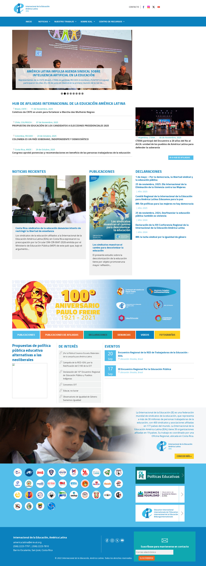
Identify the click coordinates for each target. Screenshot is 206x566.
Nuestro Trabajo (64, 21)
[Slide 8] (82, 94)
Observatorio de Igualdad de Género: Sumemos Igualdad (80, 398)
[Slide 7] (79, 94)
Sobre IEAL (86, 21)
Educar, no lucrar (70, 390)
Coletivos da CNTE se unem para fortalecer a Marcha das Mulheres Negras (53, 112)
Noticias (43, 21)
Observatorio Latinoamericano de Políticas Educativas (160, 475)
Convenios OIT (70, 384)
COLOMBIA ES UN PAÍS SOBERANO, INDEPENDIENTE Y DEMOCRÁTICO (50, 139)
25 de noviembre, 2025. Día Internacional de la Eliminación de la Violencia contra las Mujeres (161, 185)
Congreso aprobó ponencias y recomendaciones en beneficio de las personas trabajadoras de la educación (71, 152)
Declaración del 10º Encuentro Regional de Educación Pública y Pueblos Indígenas (81, 375)
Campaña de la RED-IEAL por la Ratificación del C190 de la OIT (77, 364)
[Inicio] (31, 8)
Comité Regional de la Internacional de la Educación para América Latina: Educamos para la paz (164, 197)
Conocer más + (184, 456)
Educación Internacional (160, 513)
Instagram (148, 7)
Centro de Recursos (110, 21)
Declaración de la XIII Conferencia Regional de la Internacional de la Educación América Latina (162, 226)
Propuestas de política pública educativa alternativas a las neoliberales (31, 352)
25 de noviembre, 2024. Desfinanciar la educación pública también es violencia (163, 214)
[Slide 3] (68, 94)
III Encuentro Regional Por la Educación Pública (144, 369)
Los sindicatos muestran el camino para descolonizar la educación (108, 247)
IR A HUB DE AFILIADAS (179, 157)
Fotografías (167, 335)
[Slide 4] (71, 94)
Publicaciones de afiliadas (61, 335)
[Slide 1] (62, 94)
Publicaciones (26, 335)
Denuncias (124, 335)
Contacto (134, 7)
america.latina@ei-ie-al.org (27, 542)
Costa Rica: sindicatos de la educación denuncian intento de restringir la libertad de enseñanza (48, 229)
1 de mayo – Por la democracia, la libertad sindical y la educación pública (164, 178)
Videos (145, 335)
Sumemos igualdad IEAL (160, 494)
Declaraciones (98, 335)
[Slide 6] (77, 94)
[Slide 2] (65, 94)
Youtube (159, 7)
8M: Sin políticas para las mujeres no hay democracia (165, 204)
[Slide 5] (74, 94)
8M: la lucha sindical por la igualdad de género (161, 237)
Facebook (143, 7)
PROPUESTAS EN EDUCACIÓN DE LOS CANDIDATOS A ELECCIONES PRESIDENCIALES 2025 (60, 125)
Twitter (153, 7)
